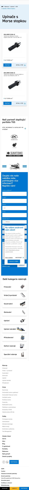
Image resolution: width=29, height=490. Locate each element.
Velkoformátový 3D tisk (8, 412)
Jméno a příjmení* (7, 190)
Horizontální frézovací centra (9, 395)
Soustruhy (4, 402)
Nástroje (8, 222)
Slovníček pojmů (5, 480)
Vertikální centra (6, 397)
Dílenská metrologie (7, 424)
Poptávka (14, 462)
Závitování (5, 375)
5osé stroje (5, 390)
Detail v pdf (19, 65)
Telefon (4, 204)
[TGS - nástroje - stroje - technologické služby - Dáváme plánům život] (2, 6)
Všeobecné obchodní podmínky (9, 473)
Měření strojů (5, 426)
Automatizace (5, 421)
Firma (3, 211)
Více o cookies (9, 257)
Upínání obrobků (6, 380)
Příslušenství (5, 383)
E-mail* (4, 197)
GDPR (2, 469)
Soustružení (5, 373)
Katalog (5, 488)
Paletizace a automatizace (9, 407)
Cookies (3, 471)
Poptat (7, 65)
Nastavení (18, 257)
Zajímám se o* (6, 218)
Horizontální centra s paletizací (10, 392)
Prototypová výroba (7, 419)
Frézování (4, 368)
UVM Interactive (16, 478)
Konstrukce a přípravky (8, 429)
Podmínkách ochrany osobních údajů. (12, 251)
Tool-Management (6, 431)
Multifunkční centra (7, 404)
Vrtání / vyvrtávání (7, 370)
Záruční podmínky (5, 476)
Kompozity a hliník (7, 409)
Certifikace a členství (6, 483)
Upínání (4, 378)
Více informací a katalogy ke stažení (12, 128)
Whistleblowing (5, 485)
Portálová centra (6, 400)
